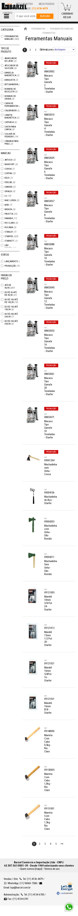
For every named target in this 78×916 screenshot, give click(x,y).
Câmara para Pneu (11, 142)
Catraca (11, 122)
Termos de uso (52, 868)
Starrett (11, 240)
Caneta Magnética (12, 116)
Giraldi (10, 191)
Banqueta (11, 79)
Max (8, 204)
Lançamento (13, 261)
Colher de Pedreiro (11, 135)
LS (8, 195)
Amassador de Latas (11, 59)
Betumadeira (13, 84)
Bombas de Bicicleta (11, 90)
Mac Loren (12, 200)
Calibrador (12, 110)
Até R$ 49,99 (10, 286)
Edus (9, 177)
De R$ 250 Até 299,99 (11, 322)
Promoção (13, 265)
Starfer (11, 236)
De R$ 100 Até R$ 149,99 (11, 301)
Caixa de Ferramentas (14, 104)
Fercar (10, 182)
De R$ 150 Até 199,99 (11, 308)
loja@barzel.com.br (20, 887)
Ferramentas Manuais (12, 37)
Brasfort (11, 164)
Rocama (10, 227)
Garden (10, 186)
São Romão (10, 246)
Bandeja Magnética (12, 74)
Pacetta (11, 213)
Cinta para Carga (10, 128)
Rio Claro (11, 222)
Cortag (10, 173)
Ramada (11, 218)
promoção (51, 63)
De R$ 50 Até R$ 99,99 (11, 293)
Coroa (10, 168)
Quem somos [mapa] (31, 868)
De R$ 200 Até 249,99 (11, 315)
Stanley (10, 231)
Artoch (10, 159)
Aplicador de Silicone (11, 66)
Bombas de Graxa (10, 97)
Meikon (10, 209)
